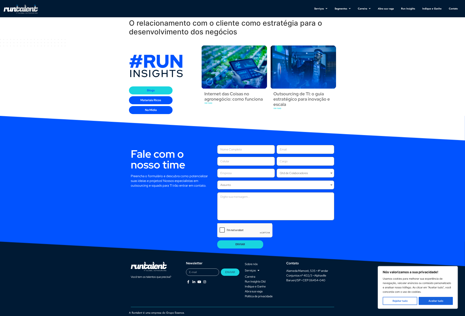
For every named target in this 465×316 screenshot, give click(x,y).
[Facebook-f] (188, 281)
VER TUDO (208, 103)
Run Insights (408, 8)
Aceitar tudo (435, 300)
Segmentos (341, 8)
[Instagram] (205, 281)
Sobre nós (251, 264)
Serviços (319, 8)
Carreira (362, 8)
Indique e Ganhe (432, 8)
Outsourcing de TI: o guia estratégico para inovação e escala (301, 99)
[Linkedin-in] (193, 281)
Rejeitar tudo (400, 300)
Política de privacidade (259, 296)
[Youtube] (199, 281)
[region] (418, 287)
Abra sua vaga (386, 8)
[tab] (151, 90)
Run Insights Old (255, 281)
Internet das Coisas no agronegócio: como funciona (233, 96)
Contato (453, 8)
